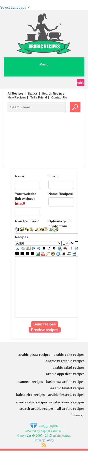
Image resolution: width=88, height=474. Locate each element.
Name (19, 176)
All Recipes (15, 93)
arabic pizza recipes (34, 354)
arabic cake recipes (69, 354)
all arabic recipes (70, 408)
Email (52, 176)
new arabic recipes (32, 402)
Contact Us (59, 97)
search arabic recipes (37, 408)
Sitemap (77, 415)
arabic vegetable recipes (65, 361)
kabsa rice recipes (30, 395)
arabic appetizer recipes (65, 374)
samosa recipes (31, 382)
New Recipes (17, 97)
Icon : (27, 221)
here (52, 231)
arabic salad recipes (68, 367)
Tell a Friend (38, 97)
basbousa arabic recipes (65, 382)
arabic (80, 83)
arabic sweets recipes (67, 402)
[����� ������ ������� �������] (44, 425)
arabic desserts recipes (66, 395)
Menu (44, 64)
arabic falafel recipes (67, 388)
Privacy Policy (44, 440)
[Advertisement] (44, 150)
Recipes (21, 237)
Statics (33, 93)
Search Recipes (53, 93)
